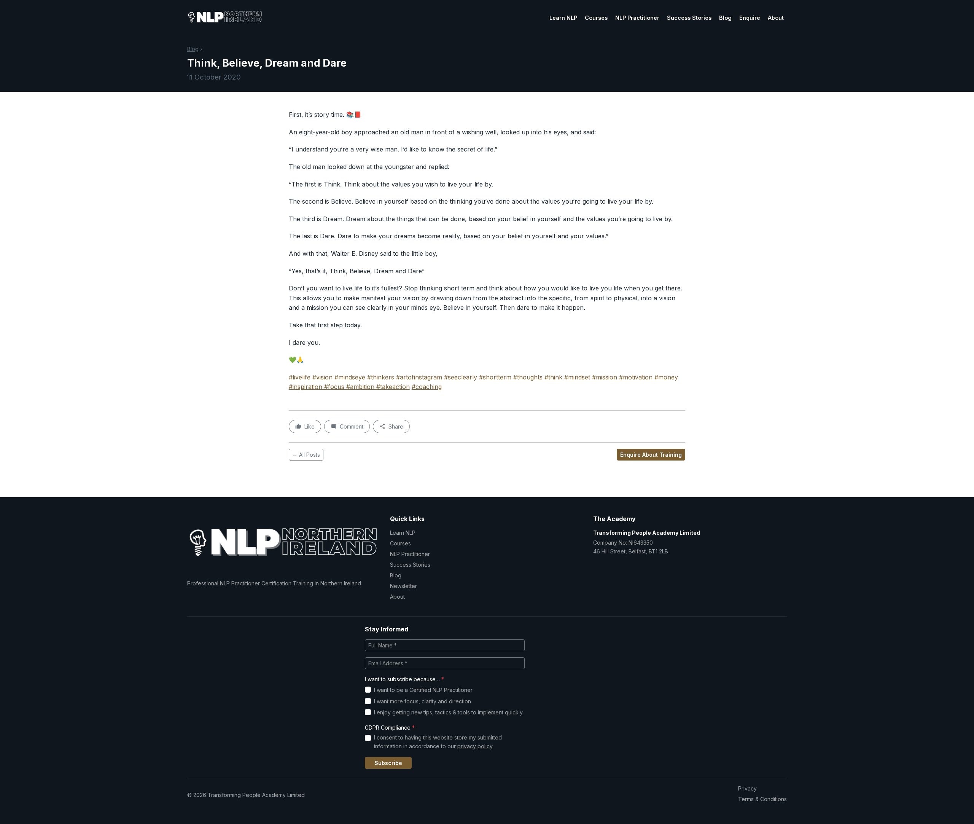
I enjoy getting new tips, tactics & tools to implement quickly (448, 712)
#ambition (359, 386)
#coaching (427, 386)
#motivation (635, 377)
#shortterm (494, 377)
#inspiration (305, 386)
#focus (333, 386)
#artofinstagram (418, 377)
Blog (725, 17)
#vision (322, 377)
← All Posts (306, 454)
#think (552, 377)
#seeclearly (459, 377)
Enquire (749, 17)
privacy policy (474, 746)
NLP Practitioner (637, 17)
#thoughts (527, 377)
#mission (603, 377)
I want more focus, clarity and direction (422, 701)
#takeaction (392, 386)
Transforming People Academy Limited (646, 532)
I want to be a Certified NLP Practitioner (423, 690)
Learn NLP (563, 17)
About (776, 17)
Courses (596, 17)
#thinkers (379, 377)
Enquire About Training (651, 454)
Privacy (747, 788)
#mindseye (349, 377)
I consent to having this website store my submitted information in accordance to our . (438, 741)
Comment (351, 426)
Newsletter (403, 586)
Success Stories (689, 17)
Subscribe (388, 763)
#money (665, 377)
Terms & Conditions (762, 799)
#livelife (299, 377)
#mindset (577, 377)
